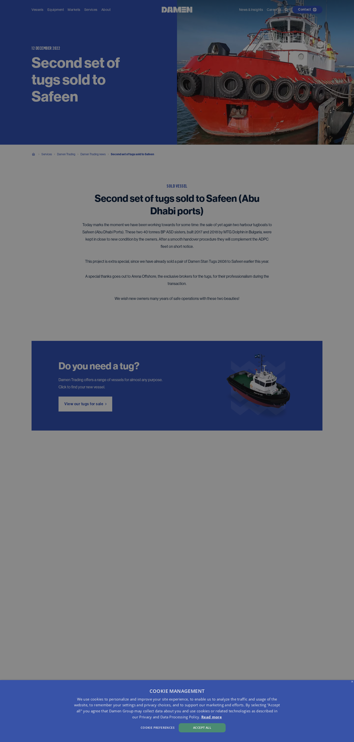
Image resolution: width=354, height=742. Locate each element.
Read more (211, 717)
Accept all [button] (202, 728)
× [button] (352, 682)
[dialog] (177, 711)
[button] (119, 727)
